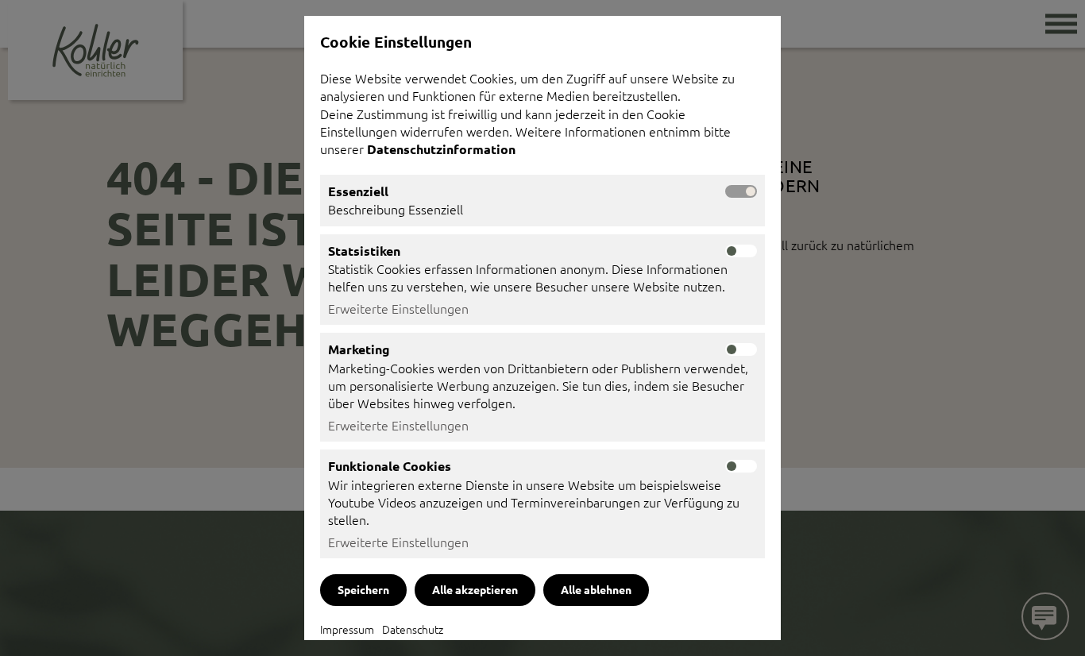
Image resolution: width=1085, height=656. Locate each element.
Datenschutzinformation (443, 149)
